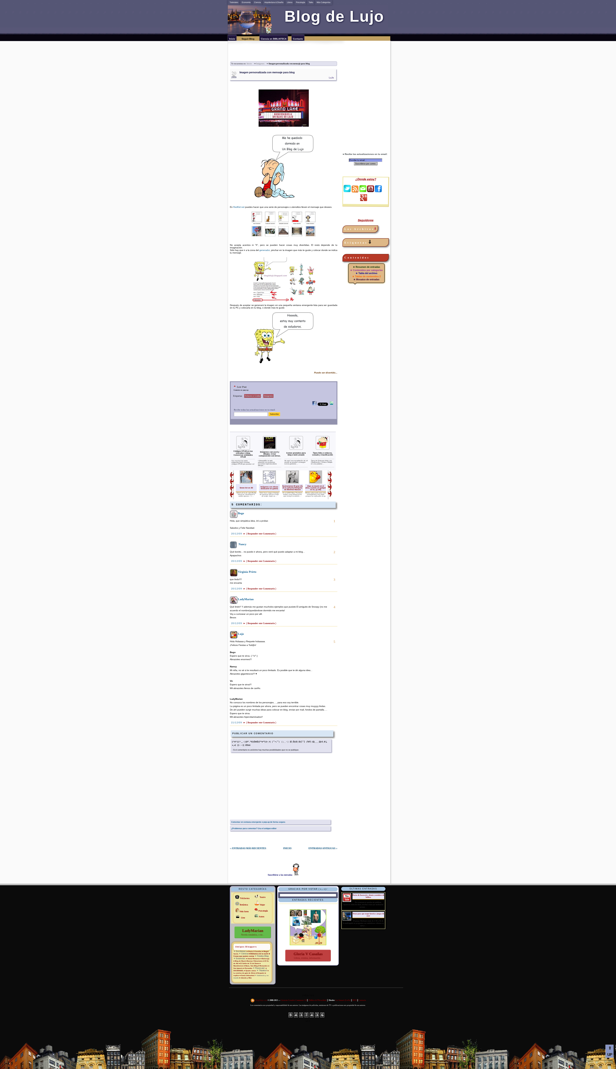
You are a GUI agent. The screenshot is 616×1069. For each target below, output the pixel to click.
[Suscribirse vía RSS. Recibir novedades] (355, 188)
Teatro (262, 897)
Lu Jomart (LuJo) (342, 1000)
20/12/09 (237, 533)
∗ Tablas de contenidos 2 (366, 276)
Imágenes (260, 64)
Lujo (241, 633)
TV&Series (245, 898)
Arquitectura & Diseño (273, 2)
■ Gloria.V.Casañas (254, 951)
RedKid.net (238, 207)
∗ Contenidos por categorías (366, 270)
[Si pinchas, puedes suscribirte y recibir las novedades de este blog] (252, 1000)
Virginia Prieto (247, 571)
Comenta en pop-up (241, 390)
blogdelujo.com (261, 1000)
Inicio (249, 64)
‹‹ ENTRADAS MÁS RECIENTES (248, 848)
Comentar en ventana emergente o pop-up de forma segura (258, 822)
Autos (261, 917)
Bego (241, 513)
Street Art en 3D (246, 488)
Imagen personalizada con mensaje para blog (267, 72)
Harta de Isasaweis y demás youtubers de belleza (368, 896)
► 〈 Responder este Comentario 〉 (259, 533)
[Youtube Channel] (370, 191)
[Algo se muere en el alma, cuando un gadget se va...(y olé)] (315, 483)
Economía (246, 2)
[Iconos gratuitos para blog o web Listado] (296, 449)
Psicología (300, 2)
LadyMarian (246, 599)
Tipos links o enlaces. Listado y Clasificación (322, 454)
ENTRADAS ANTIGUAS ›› (322, 848)
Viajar (262, 905)
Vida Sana (244, 911)
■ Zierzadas (247, 968)
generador (264, 250)
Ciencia (257, 2)
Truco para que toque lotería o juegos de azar (368, 915)
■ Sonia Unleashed (247, 975)
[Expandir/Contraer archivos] (375, 229)
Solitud (308, 1010)
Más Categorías (323, 2)
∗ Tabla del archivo (366, 273)
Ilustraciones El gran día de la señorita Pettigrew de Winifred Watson (292, 487)
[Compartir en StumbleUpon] (331, 405)
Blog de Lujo (332, 16)
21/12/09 (237, 722)
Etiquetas (358, 242)
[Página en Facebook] (378, 191)
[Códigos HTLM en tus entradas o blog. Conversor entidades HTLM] (243, 449)
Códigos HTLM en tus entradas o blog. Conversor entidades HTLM (243, 454)
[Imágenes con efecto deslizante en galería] (269, 483)
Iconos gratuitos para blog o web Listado (296, 454)
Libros (289, 2)
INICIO (287, 848)
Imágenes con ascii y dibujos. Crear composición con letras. (270, 454)
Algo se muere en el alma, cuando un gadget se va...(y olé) (315, 487)
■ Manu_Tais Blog (251, 966)
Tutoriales (234, 2)
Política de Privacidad (317, 1000)
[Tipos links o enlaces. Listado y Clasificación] (322, 449)
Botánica (244, 905)
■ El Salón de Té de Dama (249, 963)
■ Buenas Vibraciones (254, 961)
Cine (243, 918)
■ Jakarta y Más (245, 978)
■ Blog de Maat (239, 961)
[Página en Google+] (363, 200)
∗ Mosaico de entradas (366, 279)
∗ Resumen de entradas (366, 267)
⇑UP (609, 1051)
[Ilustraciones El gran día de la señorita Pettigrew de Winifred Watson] (292, 483)
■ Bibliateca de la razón (258, 954)
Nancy (242, 544)
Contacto (362, 1000)
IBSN (354, 1000)
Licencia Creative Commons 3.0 (294, 1000)
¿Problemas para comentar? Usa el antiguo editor (254, 828)
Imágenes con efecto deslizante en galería (269, 488)
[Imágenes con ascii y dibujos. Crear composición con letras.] (270, 449)
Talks (311, 2)
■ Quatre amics (250, 971)
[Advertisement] (310, 48)
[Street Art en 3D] (246, 483)
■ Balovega (265, 958)
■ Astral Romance (253, 958)
